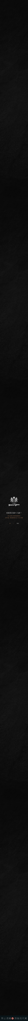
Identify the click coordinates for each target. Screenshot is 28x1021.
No (10, 523)
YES (18, 523)
